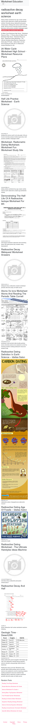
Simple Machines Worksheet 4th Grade (12, 686)
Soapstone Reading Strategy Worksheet (12, 702)
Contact (5, 722)
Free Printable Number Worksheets (11, 695)
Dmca (19, 722)
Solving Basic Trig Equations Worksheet (12, 692)
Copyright (12, 722)
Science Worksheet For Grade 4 (10, 689)
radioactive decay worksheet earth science (12, 30)
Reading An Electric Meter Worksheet (11, 698)
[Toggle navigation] (3, 3)
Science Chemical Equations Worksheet (12, 705)
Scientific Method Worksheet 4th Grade (12, 711)
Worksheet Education (12, 1)
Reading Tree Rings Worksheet (10, 683)
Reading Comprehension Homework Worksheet (14, 708)
